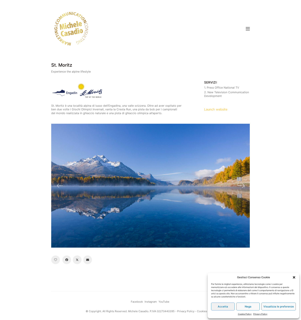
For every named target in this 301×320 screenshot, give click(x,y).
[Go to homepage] (71, 29)
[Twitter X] (77, 259)
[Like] (55, 259)
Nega (248, 306)
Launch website (215, 109)
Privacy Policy (260, 314)
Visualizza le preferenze (278, 306)
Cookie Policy (245, 314)
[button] (294, 277)
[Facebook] (66, 259)
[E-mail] (87, 259)
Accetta (223, 306)
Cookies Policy (206, 311)
